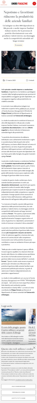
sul (22, 278)
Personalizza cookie (18, 392)
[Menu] (28, 3)
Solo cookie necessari (18, 386)
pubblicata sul (24, 109)
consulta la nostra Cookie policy (23, 380)
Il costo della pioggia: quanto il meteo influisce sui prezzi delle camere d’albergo (13, 330)
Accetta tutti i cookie (18, 398)
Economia (18, 45)
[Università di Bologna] (3, 3)
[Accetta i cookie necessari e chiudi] (34, 347)
